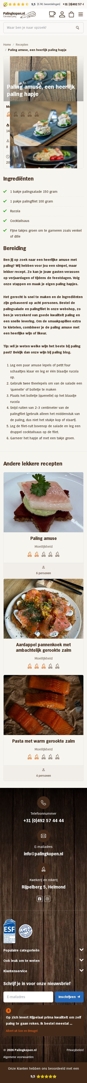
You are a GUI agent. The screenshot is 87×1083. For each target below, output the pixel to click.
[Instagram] (47, 899)
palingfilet (38, 309)
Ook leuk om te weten (21, 961)
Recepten (22, 44)
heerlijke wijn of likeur (28, 333)
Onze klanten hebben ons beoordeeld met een (43, 1072)
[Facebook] (40, 899)
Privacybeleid (75, 1050)
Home (7, 44)
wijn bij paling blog (55, 352)
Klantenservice (15, 971)
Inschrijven (67, 997)
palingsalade (13, 309)
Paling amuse (43, 538)
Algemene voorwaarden (18, 1057)
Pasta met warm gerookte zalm (43, 741)
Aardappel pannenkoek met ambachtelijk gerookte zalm (43, 647)
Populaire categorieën (21, 950)
